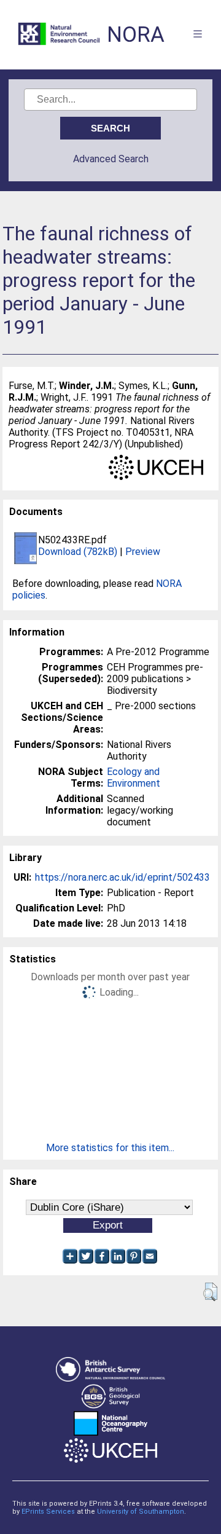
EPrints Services (48, 1512)
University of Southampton (140, 1512)
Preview (142, 551)
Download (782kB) (77, 551)
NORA (136, 34)
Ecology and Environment (133, 777)
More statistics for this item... (110, 1148)
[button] (210, 1292)
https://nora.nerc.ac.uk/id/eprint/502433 (122, 877)
